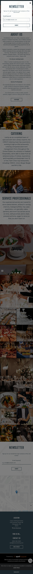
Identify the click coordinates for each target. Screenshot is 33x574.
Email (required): (7, 16)
